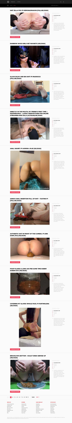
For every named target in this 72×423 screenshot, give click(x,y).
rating (17, 5)
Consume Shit (61, 62)
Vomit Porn (61, 216)
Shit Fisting (59, 136)
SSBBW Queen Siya (57, 291)
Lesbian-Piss (61, 372)
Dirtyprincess (56, 374)
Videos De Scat (58, 322)
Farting (23, 406)
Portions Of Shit (56, 129)
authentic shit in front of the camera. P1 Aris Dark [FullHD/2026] (29, 234)
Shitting (58, 57)
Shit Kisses (58, 92)
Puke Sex (58, 134)
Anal (60, 59)
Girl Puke (55, 248)
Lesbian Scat (62, 162)
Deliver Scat (62, 26)
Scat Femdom (59, 29)
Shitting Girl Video (39, 410)
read (20, 5)
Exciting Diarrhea (57, 131)
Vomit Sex (55, 164)
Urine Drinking (61, 161)
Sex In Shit (57, 285)
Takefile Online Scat (59, 371)
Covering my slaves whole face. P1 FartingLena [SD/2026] (29, 304)
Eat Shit (8, 411)
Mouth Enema (61, 24)
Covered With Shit (57, 166)
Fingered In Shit (56, 56)
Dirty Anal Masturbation (58, 130)
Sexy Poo (55, 377)
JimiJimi (55, 18)
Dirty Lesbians (60, 164)
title (22, 5)
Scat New (37, 406)
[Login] (63, 2)
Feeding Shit (56, 319)
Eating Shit (63, 220)
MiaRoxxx (57, 99)
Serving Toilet (56, 373)
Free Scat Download (59, 289)
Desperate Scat (56, 287)
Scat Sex (37, 411)
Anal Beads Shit (61, 376)
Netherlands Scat (61, 165)
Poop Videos (24, 411)
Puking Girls (63, 25)
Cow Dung (55, 28)
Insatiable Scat (61, 324)
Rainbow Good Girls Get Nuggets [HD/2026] (27, 43)
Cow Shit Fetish (56, 62)
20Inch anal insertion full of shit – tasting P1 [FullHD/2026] (29, 199)
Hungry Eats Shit (59, 215)
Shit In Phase (62, 129)
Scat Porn (52, 410)
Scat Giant (57, 96)
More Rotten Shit (61, 61)
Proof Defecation (57, 60)
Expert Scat (60, 58)
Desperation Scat (59, 254)
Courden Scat (60, 283)
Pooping (57, 24)
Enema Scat (60, 319)
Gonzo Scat (56, 283)
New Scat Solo (24, 410)
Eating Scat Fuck (57, 249)
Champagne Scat (57, 26)
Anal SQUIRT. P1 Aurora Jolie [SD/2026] (25, 148)
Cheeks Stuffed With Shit (58, 217)
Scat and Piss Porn (53, 405)
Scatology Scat (58, 286)
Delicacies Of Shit (59, 321)
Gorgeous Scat (56, 161)
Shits (59, 27)
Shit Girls (61, 285)
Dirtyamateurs (56, 213)
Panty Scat (55, 290)
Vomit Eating (61, 287)
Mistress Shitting (56, 63)
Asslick (55, 375)
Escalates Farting (57, 252)
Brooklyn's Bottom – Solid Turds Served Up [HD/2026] (28, 356)
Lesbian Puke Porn (57, 288)
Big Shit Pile (9, 406)
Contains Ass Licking (57, 23)
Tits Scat (59, 168)
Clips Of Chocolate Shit (58, 91)
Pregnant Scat (58, 95)
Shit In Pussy (62, 318)
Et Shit (57, 98)
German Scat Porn (57, 163)
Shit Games (56, 221)
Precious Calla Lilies (57, 284)
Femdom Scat (24, 405)
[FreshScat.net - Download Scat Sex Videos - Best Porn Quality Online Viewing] (8, 2)
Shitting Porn (52, 406)
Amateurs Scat (9, 405)
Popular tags (55, 5)
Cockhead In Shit (61, 167)
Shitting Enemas (59, 375)
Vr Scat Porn (58, 251)
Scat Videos (52, 411)
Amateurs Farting (57, 162)
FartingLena (60, 325)
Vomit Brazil (60, 28)
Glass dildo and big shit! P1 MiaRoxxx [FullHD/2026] (25, 77)
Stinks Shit (62, 251)
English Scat (56, 168)
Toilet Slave (56, 27)
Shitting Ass (38, 405)
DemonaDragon (56, 30)
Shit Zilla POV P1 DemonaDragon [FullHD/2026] (29, 10)
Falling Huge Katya (57, 25)
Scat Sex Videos (61, 373)
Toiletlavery (56, 370)
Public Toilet (62, 27)
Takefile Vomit (56, 372)
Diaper (55, 215)
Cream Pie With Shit (59, 214)
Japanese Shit (58, 220)
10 (26, 397)
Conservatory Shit (57, 318)
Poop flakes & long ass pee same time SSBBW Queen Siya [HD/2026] (28, 269)
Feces (63, 59)
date (14, 5)
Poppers (56, 376)
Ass (58, 324)
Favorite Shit (57, 97)
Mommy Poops (58, 135)
